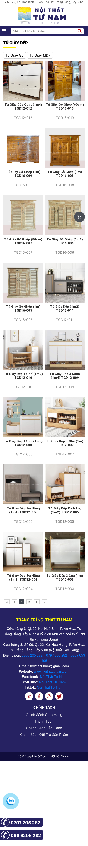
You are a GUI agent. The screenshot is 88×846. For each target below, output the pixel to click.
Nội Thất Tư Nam (53, 677)
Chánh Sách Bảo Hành (44, 728)
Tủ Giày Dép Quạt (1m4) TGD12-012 (23, 106)
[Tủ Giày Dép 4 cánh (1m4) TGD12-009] (65, 349)
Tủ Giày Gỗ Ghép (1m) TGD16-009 (23, 174)
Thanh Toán (44, 721)
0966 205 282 (32, 655)
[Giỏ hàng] (79, 217)
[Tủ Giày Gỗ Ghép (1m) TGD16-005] (23, 282)
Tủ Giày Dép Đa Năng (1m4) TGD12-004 (23, 577)
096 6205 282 (26, 835)
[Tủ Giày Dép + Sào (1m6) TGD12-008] (23, 417)
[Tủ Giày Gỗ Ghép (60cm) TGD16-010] (65, 80)
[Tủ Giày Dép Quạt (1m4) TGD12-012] (23, 80)
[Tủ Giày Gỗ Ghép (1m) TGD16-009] (23, 147)
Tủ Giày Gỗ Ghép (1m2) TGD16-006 (65, 241)
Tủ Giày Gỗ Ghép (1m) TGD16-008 (65, 174)
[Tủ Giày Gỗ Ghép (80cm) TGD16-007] (23, 215)
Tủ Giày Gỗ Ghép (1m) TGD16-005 (23, 308)
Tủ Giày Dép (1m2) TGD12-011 (64, 308)
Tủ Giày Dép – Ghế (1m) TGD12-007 (64, 443)
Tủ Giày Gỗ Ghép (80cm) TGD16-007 (23, 241)
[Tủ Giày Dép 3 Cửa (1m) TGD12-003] (65, 551)
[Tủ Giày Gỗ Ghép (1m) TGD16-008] (65, 147)
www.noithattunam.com (51, 671)
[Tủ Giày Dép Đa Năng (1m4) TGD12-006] (23, 484)
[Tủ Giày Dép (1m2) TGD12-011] (65, 282)
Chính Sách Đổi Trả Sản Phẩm (44, 734)
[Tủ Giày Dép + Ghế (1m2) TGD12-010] (23, 349)
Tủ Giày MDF (39, 55)
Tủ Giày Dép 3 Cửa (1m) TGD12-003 (64, 577)
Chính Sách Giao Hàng (44, 715)
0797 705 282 (56, 655)
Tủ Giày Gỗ (15, 55)
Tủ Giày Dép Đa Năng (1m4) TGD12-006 (23, 510)
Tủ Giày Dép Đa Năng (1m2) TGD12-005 (64, 510)
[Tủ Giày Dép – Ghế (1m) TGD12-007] (65, 417)
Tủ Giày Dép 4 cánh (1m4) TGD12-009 (65, 376)
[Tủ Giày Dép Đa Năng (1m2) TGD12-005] (65, 484)
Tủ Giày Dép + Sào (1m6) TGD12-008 (23, 443)
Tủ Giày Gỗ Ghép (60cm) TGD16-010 (65, 106)
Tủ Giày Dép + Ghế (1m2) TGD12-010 (23, 376)
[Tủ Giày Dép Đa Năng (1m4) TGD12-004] (23, 551)
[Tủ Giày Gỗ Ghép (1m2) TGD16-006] (65, 215)
